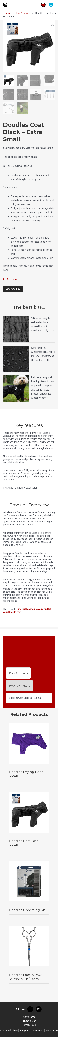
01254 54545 (52, 1030)
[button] (43, 5)
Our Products (23, 13)
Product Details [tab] (19, 686)
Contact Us (29, 1016)
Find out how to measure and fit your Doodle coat (27, 610)
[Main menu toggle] (51, 5)
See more (12, 279)
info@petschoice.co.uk (31, 1030)
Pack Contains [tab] (18, 673)
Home (7, 13)
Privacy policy (29, 1021)
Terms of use (29, 1025)
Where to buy (13, 289)
